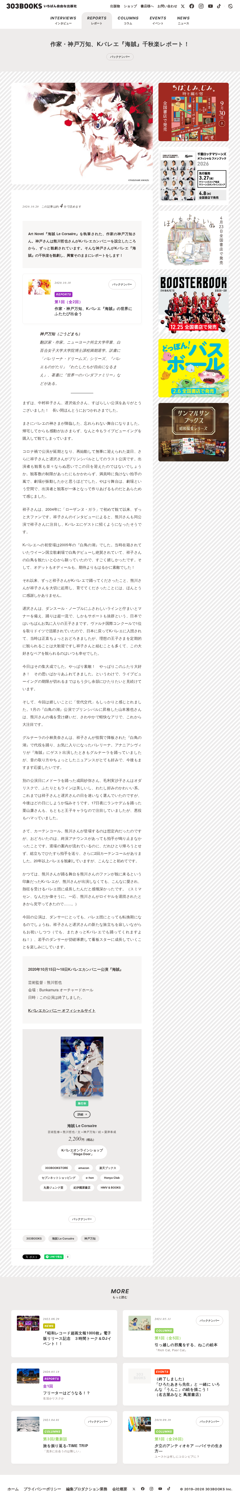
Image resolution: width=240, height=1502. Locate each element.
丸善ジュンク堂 (53, 1187)
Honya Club (112, 1177)
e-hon (90, 1177)
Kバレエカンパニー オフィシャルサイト (62, 1010)
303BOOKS (34, 1238)
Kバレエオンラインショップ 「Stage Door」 (82, 1152)
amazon (83, 1168)
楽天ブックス (107, 1168)
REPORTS (63, 294)
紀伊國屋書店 (82, 1187)
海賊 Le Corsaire (63, 1238)
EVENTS (162, 1371)
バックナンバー (120, 56)
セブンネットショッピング (58, 1177)
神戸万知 (90, 1238)
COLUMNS (164, 1330)
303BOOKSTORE (56, 1168)
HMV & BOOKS (111, 1187)
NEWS (49, 1326)
